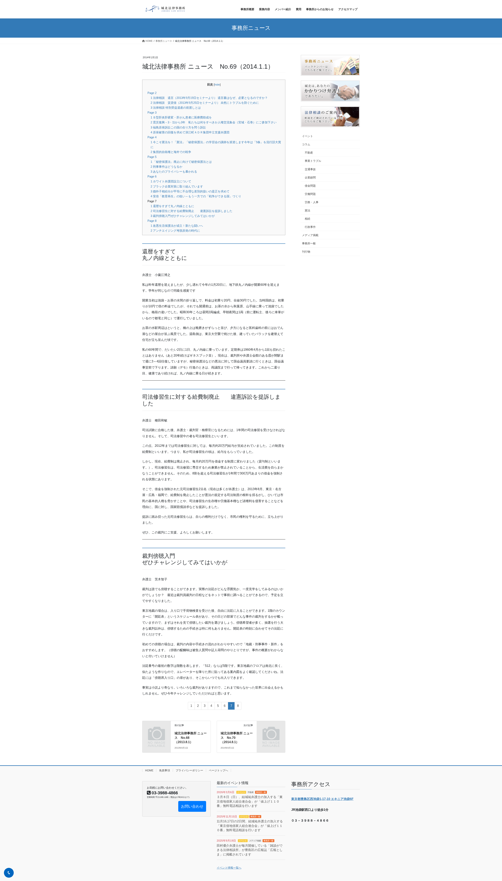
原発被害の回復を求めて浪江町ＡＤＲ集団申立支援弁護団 (190, 132)
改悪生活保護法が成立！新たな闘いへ (177, 225)
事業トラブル (313, 160)
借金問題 (310, 185)
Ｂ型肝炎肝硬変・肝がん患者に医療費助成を (181, 117)
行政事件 (310, 226)
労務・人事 (311, 202)
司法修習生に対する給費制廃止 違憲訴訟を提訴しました (191, 211)
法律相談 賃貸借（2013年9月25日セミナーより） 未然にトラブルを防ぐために (205, 102)
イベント (307, 136)
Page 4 (151, 137)
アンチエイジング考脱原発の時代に (175, 230)
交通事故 (310, 169)
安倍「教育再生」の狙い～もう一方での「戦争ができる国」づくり (196, 196)
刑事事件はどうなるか (166, 166)
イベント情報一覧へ (229, 867)
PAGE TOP (487, 851)
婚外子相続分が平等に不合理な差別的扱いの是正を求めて (190, 191)
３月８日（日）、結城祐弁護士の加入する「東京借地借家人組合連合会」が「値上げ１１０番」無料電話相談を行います (250, 801)
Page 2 (151, 93)
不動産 (309, 152)
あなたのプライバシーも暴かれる (174, 171)
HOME (149, 770)
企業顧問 (310, 177)
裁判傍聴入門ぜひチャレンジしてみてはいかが (183, 216)
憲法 (307, 210)
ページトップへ (218, 770)
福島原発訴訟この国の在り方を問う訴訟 (178, 127)
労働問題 (310, 194)
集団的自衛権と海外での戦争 (171, 152)
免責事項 (164, 770)
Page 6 (151, 176)
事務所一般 (309, 243)
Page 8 (151, 220)
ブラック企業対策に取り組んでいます (177, 186)
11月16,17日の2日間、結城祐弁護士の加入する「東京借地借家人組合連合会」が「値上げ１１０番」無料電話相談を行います (250, 826)
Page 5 (151, 156)
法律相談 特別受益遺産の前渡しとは (176, 107)
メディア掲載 (310, 235)
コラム (306, 144)
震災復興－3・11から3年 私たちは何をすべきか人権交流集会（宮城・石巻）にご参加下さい (213, 122)
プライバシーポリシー (189, 770)
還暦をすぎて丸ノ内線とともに (172, 206)
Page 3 (151, 112)
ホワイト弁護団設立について (171, 181)
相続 (307, 218)
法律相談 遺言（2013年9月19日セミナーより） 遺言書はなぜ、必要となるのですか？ (209, 97)
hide (217, 84)
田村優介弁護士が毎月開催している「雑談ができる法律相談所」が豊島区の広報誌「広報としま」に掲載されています (250, 850)
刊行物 (306, 251)
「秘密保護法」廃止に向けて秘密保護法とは (181, 161)
